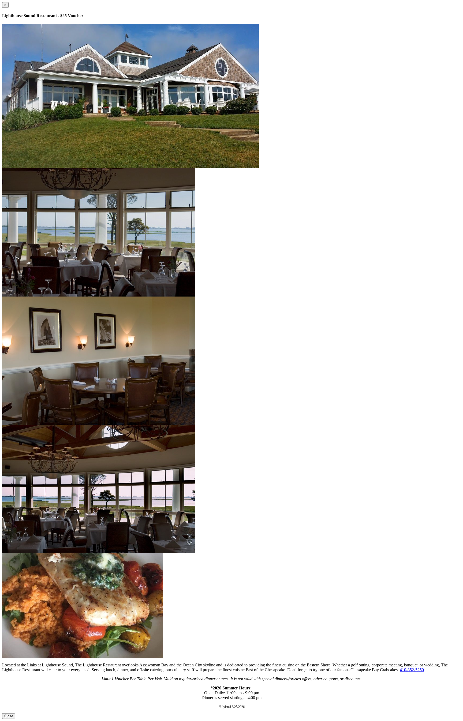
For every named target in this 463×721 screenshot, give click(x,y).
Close (8, 716)
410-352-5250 (412, 669)
